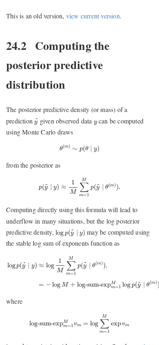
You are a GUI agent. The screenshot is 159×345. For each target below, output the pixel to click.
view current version (93, 15)
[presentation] (36, 121)
